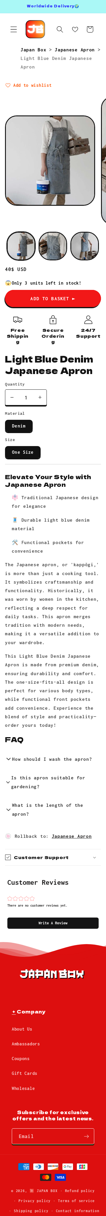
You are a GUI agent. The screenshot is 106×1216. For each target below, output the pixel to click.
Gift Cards (24, 1073)
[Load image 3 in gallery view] (84, 246)
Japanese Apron (76, 49)
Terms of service (76, 1201)
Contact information (78, 1211)
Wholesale (23, 1088)
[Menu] (13, 29)
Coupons (21, 1058)
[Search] (59, 29)
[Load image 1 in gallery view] (21, 246)
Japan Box (35, 49)
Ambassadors (26, 1043)
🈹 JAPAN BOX (43, 1191)
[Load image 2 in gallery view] (53, 246)
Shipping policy (31, 1211)
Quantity (15, 384)
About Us (22, 1028)
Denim (19, 425)
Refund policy (80, 1191)
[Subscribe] (86, 1136)
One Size (23, 452)
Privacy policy (35, 1201)
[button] (53, 923)
